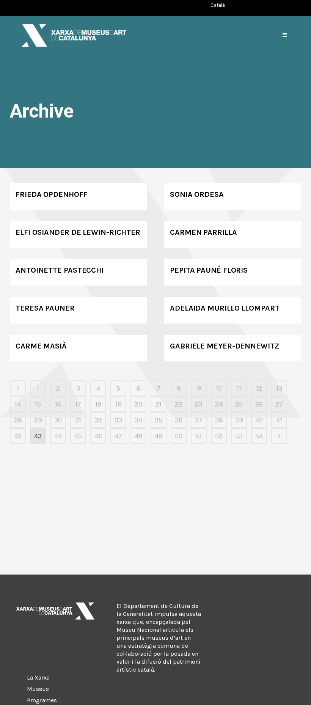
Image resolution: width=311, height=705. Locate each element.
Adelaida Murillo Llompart (225, 308)
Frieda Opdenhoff (51, 194)
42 (18, 436)
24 (219, 404)
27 (279, 404)
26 (259, 404)
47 (118, 436)
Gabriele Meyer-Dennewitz (224, 346)
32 (98, 420)
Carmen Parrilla (203, 232)
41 (279, 420)
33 (118, 420)
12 (259, 388)
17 (78, 404)
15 (38, 404)
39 (239, 420)
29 (38, 420)
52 (219, 436)
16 (58, 404)
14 (18, 404)
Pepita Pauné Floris (209, 270)
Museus (38, 688)
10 (219, 388)
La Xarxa (38, 677)
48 (139, 436)
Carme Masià (41, 346)
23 (199, 404)
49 (159, 436)
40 (259, 420)
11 (239, 388)
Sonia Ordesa (197, 194)
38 (219, 420)
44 (58, 436)
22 (178, 404)
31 (78, 420)
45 (78, 436)
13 (279, 388)
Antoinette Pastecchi (60, 270)
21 (159, 404)
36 (178, 420)
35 (158, 420)
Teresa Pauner (45, 308)
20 (138, 404)
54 (259, 436)
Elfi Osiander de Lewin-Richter (78, 232)
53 (239, 436)
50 (178, 436)
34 (138, 420)
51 (199, 436)
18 (98, 404)
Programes (42, 700)
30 (58, 420)
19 (118, 404)
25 (239, 404)
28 (18, 420)
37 (199, 420)
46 (98, 436)
